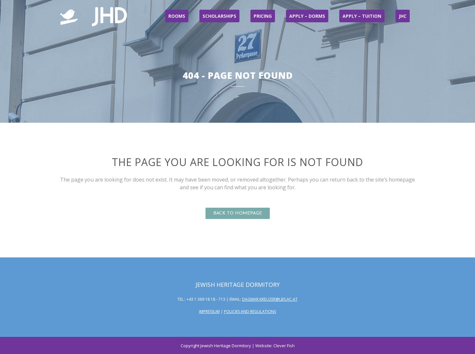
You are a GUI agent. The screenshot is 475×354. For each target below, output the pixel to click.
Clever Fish (284, 346)
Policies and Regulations (250, 311)
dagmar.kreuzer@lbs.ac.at (270, 299)
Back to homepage (237, 213)
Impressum (209, 311)
